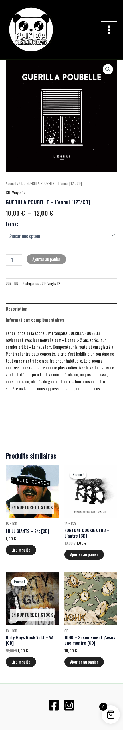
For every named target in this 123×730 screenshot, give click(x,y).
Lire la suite (20, 550)
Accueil (11, 183)
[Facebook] (54, 705)
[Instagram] (69, 705)
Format (12, 224)
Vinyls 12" (19, 192)
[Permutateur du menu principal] (109, 29)
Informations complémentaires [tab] (35, 320)
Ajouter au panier (46, 259)
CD (21, 183)
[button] (108, 69)
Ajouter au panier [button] (84, 554)
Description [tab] (16, 309)
